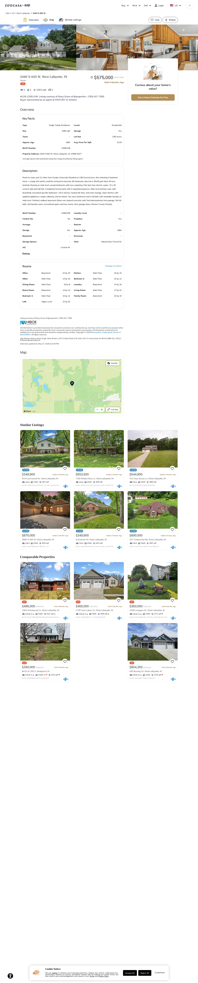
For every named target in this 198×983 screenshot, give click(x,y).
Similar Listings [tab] (73, 19)
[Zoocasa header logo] (17, 5)
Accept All (130, 973)
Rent (134, 5)
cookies (55, 973)
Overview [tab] (34, 19)
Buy (123, 5)
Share (172, 19)
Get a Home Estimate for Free (153, 97)
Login (161, 5)
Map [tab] (51, 19)
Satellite (114, 363)
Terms (92, 976)
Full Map (114, 409)
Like (157, 19)
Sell (146, 5)
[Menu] (190, 5)
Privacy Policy (103, 976)
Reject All (145, 973)
